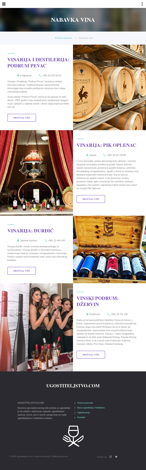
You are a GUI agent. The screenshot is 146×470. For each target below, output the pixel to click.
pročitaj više (21, 117)
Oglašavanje (83, 412)
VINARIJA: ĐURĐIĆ (30, 230)
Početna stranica (63, 38)
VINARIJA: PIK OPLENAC (106, 145)
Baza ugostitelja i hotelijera (91, 407)
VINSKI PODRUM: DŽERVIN (97, 301)
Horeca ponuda (85, 403)
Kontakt (81, 417)
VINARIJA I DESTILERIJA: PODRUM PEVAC (38, 62)
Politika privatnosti (59, 456)
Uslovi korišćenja (42, 456)
